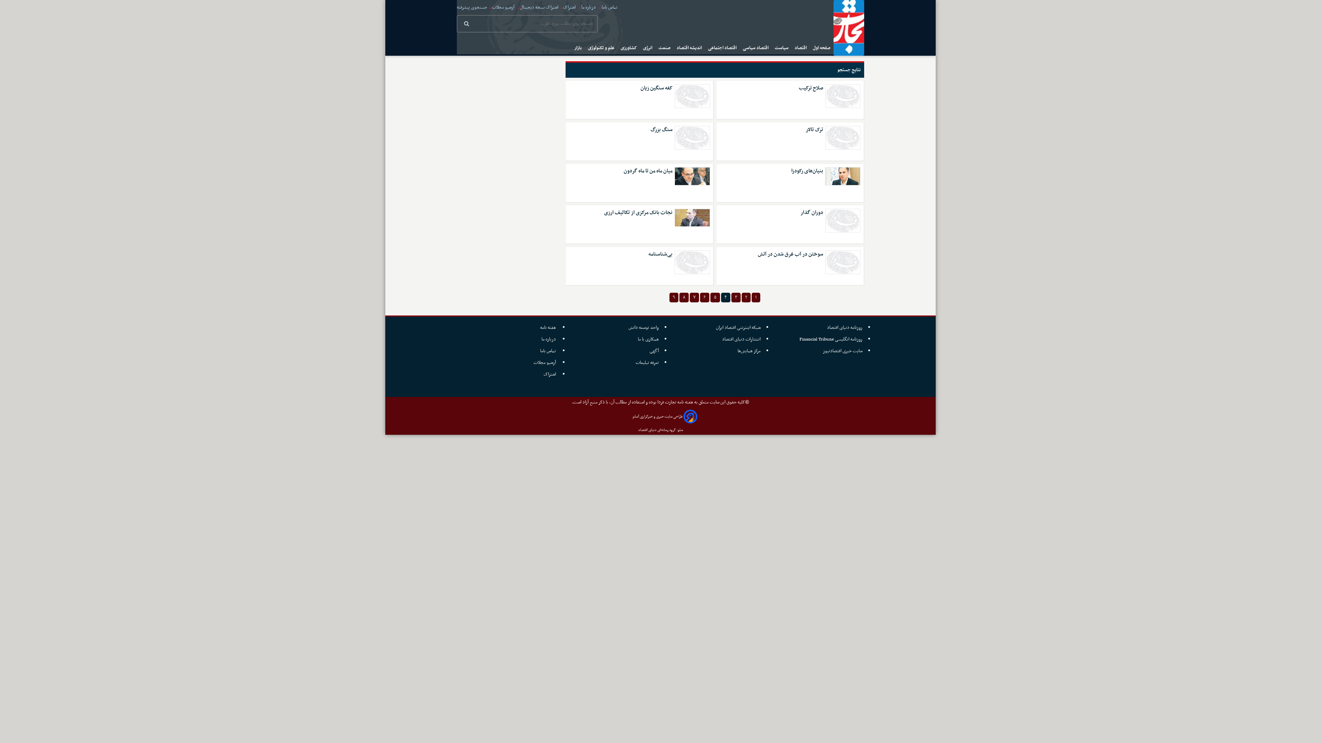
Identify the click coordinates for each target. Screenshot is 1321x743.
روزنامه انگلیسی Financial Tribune (830, 339)
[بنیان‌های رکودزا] (842, 176)
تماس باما (610, 7)
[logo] (849, 28)
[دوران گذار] (842, 221)
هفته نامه (548, 328)
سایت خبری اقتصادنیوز (842, 351)
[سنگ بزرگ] (692, 138)
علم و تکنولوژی (601, 48)
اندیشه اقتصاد (690, 48)
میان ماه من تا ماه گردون (648, 171)
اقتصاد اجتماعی (723, 48)
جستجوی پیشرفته (472, 7)
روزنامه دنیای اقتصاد (844, 328)
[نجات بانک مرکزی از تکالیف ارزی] (692, 218)
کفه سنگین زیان (657, 88)
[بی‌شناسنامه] (692, 262)
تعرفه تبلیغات (647, 363)
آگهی (654, 351)
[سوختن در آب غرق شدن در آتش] (842, 262)
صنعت (665, 48)
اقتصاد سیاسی (756, 48)
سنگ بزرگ (662, 130)
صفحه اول (822, 48)
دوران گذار (812, 213)
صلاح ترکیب (811, 88)
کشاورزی (629, 48)
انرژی (648, 48)
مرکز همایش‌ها (749, 351)
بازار (578, 48)
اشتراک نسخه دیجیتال (538, 7)
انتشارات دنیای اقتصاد (741, 339)
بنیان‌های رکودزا (807, 171)
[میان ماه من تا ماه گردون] (692, 176)
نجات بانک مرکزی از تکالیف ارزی (638, 213)
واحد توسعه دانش (644, 328)
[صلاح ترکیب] (842, 96)
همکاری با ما (648, 339)
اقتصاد (801, 48)
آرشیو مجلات (503, 7)
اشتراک (569, 7)
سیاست (782, 48)
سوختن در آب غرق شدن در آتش (790, 254)
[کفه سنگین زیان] (692, 96)
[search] (466, 24)
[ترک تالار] (842, 138)
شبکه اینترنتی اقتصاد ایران (738, 328)
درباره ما (588, 7)
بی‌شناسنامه (660, 254)
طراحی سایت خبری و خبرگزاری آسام (658, 416)
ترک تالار (814, 130)
